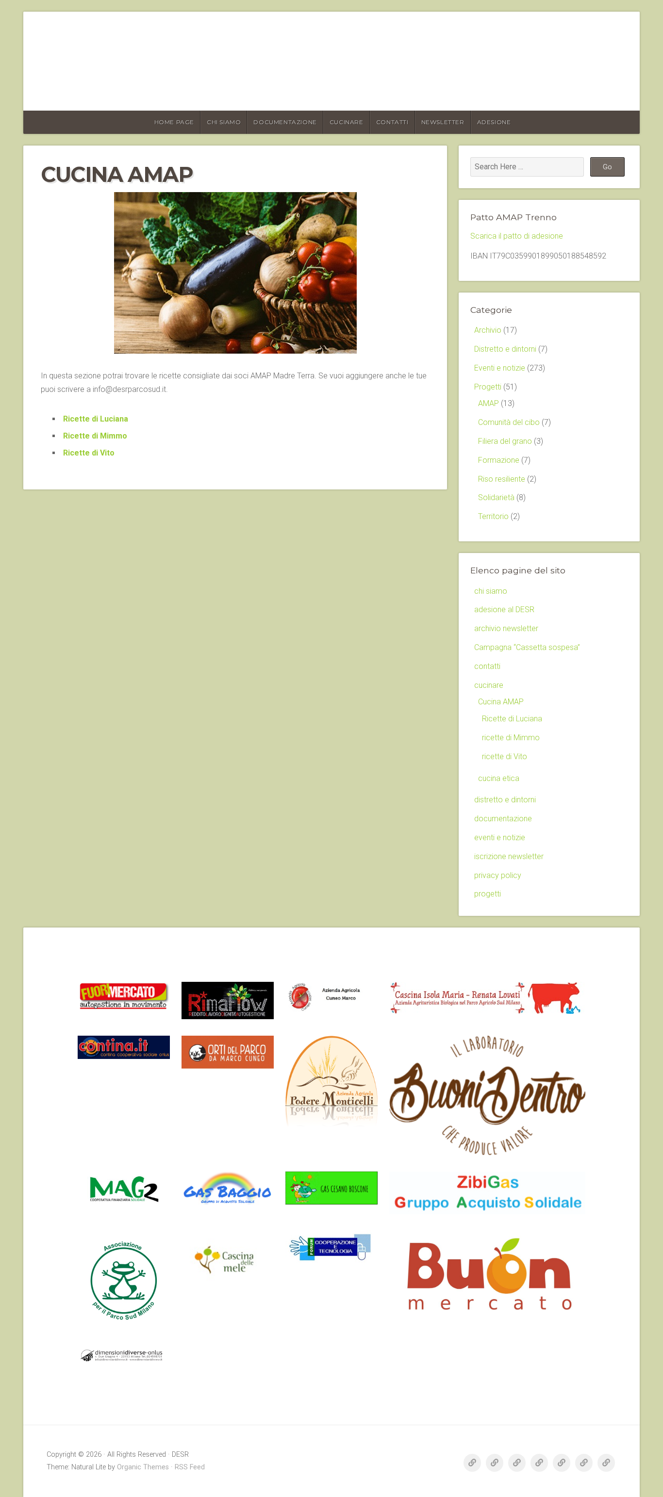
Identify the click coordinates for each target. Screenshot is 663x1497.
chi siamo (224, 122)
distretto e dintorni (505, 799)
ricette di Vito (504, 756)
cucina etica (498, 778)
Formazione (498, 460)
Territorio (493, 516)
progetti (487, 893)
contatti (392, 122)
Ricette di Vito (89, 452)
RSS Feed (190, 1467)
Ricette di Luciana (95, 418)
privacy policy (497, 875)
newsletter (442, 122)
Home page (174, 122)
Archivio (487, 330)
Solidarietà (496, 497)
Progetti (487, 386)
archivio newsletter (506, 628)
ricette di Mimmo (511, 737)
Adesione (494, 122)
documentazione (284, 122)
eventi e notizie (499, 837)
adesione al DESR (504, 609)
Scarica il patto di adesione (516, 236)
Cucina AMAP (501, 701)
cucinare (347, 122)
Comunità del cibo (509, 422)
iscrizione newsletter (509, 856)
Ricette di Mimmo (95, 435)
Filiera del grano (505, 441)
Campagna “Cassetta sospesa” (527, 647)
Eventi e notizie (499, 368)
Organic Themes (143, 1467)
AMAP (488, 403)
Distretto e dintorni (505, 349)
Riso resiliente (501, 479)
